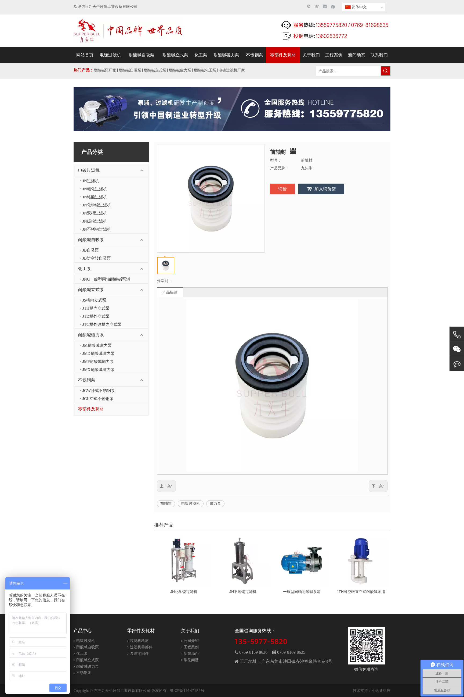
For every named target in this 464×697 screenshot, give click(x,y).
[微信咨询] (457, 349)
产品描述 (169, 292)
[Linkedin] (325, 6)
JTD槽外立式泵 (96, 316)
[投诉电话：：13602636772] (457, 363)
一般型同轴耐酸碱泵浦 (302, 591)
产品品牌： (279, 168)
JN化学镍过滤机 (96, 205)
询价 (282, 189)
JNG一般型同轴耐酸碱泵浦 (106, 279)
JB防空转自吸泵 (96, 258)
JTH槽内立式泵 (96, 308)
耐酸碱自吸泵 (91, 239)
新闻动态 (191, 653)
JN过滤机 (90, 181)
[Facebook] (333, 6)
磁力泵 (215, 503)
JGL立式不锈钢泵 (98, 398)
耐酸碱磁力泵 (91, 335)
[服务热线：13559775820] (457, 334)
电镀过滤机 (89, 170)
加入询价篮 (325, 189)
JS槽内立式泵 (94, 300)
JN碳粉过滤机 (94, 221)
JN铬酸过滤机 (94, 197)
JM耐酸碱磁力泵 (97, 345)
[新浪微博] (317, 6)
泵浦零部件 (139, 653)
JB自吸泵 (90, 250)
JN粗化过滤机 (94, 189)
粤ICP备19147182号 (187, 690)
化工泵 (84, 268)
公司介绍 (191, 640)
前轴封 (166, 503)
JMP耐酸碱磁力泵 (98, 361)
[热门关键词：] (385, 71)
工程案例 (191, 647)
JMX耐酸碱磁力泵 (98, 369)
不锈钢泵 (86, 380)
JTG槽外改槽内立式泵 (102, 324)
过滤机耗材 (139, 640)
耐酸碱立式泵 (91, 289)
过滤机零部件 (141, 647)
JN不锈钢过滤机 (96, 229)
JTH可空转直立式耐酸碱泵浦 (361, 591)
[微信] (309, 6)
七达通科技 (381, 690)
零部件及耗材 (91, 409)
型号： (275, 160)
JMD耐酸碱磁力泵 (98, 353)
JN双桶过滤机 (94, 213)
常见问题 (191, 660)
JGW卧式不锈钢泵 (98, 390)
